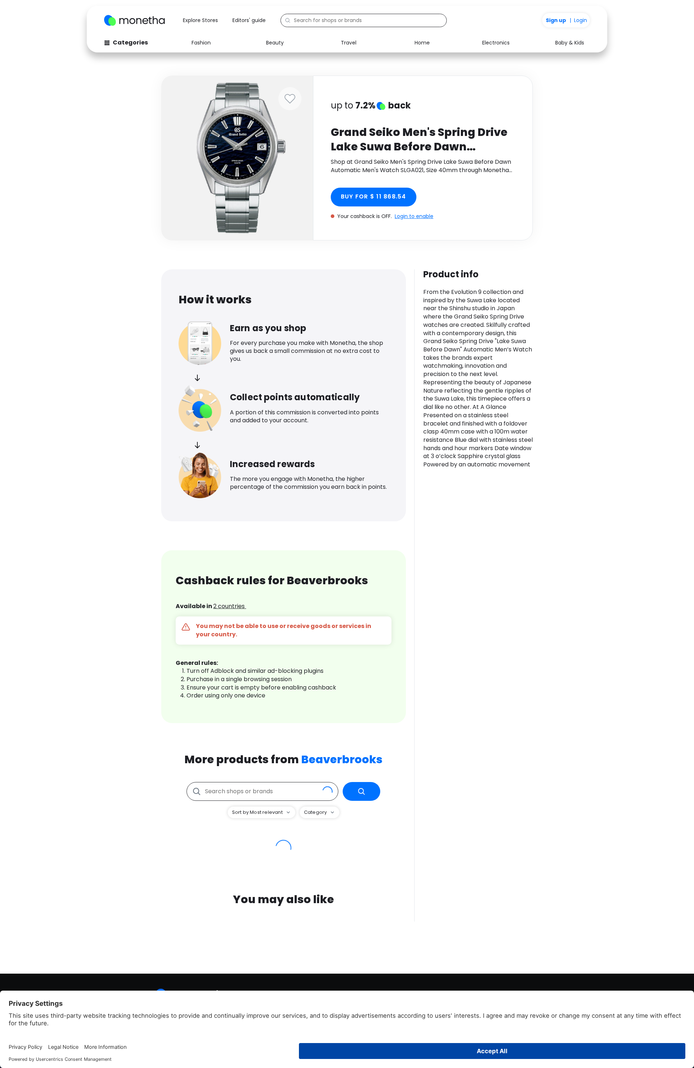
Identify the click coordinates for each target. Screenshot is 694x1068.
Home (422, 42)
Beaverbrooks (341, 759)
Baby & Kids (569, 42)
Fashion (201, 42)
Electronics (496, 42)
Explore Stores (200, 20)
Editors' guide (249, 20)
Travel (348, 42)
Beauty (275, 42)
